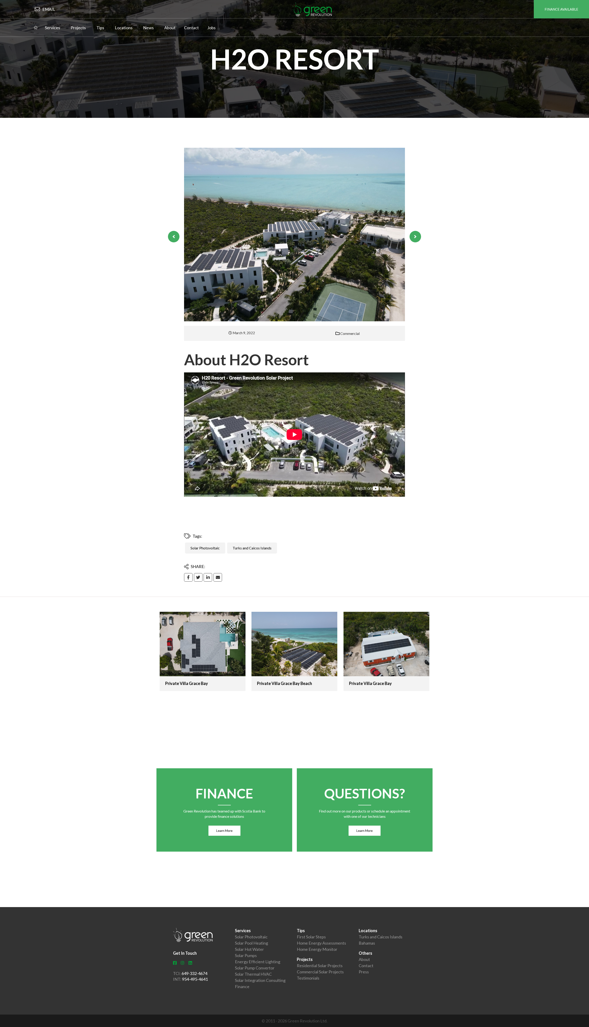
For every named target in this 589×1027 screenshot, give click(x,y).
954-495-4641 (195, 979)
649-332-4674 (194, 973)
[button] (173, 236)
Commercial (350, 333)
